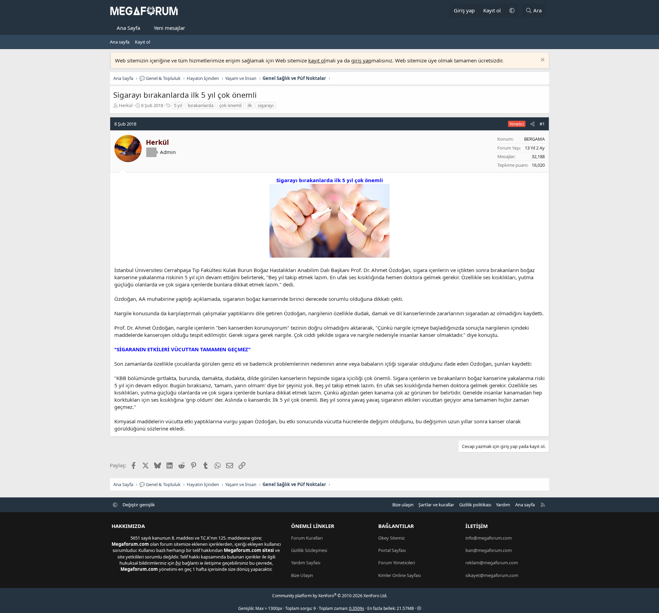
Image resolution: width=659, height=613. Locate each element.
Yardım (503, 505)
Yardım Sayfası (305, 562)
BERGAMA (534, 139)
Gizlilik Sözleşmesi (309, 550)
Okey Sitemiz (391, 538)
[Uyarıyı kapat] (542, 60)
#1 (542, 124)
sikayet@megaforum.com (491, 575)
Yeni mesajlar (169, 27)
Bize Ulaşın (302, 575)
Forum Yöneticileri (396, 562)
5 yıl (178, 105)
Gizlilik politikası (475, 505)
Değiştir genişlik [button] (139, 505)
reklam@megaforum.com (491, 562)
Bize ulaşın (403, 505)
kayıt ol (316, 60)
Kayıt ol (142, 42)
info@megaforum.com (488, 538)
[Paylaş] (532, 124)
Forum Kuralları (307, 538)
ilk (249, 105)
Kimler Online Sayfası (399, 575)
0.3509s (356, 608)
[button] (512, 10)
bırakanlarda (200, 105)
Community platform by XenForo (329, 596)
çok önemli (230, 105)
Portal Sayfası (392, 550)
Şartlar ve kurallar (436, 505)
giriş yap (361, 60)
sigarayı (266, 105)
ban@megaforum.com (488, 550)
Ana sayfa (119, 42)
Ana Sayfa (128, 27)
